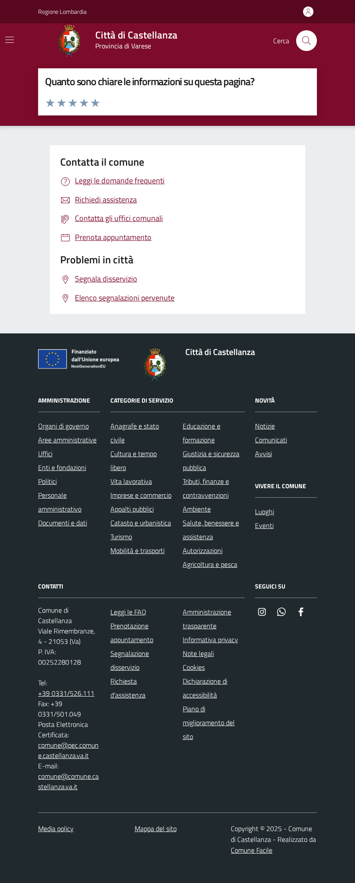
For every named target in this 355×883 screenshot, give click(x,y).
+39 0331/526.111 (66, 693)
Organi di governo (63, 426)
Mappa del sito (156, 828)
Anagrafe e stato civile (134, 433)
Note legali (198, 653)
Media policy (56, 828)
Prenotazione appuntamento (131, 633)
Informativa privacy (210, 639)
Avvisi (263, 453)
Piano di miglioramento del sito (209, 723)
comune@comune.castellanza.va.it (68, 781)
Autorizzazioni (203, 550)
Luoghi (264, 511)
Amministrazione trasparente (207, 619)
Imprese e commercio (140, 495)
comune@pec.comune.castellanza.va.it (68, 750)
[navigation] (9, 40)
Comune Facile (251, 850)
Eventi (264, 525)
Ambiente (197, 509)
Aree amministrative (67, 440)
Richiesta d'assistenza (127, 688)
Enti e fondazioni (62, 467)
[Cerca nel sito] (306, 40)
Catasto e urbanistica (140, 523)
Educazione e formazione (201, 433)
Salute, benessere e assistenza (211, 530)
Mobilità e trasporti (137, 550)
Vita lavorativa (131, 481)
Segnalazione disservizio (129, 660)
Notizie (265, 426)
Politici (47, 481)
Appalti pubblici (132, 509)
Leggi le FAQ (128, 612)
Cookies (194, 667)
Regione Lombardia (62, 11)
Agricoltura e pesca (210, 564)
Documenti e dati (62, 523)
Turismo (121, 536)
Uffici (45, 453)
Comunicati (271, 440)
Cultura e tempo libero (133, 460)
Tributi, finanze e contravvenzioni (206, 488)
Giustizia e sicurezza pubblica (211, 460)
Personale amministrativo (59, 502)
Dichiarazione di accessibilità (205, 688)
